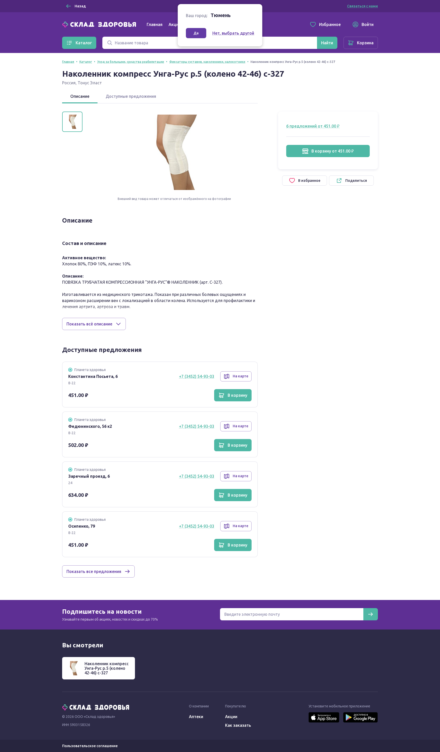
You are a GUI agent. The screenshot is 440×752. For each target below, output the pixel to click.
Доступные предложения (131, 96)
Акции (175, 24)
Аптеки (196, 716)
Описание (79, 96)
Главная (154, 24)
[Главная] (100, 24)
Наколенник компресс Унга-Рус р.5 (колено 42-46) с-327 (107, 668)
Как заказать (238, 725)
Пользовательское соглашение (90, 746)
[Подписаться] (370, 614)
